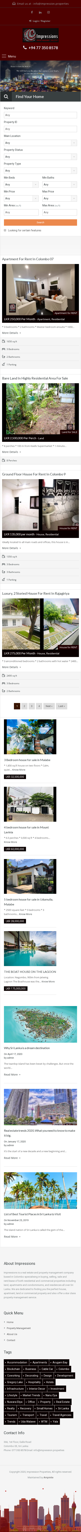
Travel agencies (61, 1415)
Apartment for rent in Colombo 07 (27, 259)
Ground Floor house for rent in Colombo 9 (34, 474)
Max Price (48, 191)
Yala (55, 1421)
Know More (18, 769)
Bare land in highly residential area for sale (35, 378)
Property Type (12, 163)
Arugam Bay (60, 1362)
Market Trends (31, 1395)
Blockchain (13, 1369)
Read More (11, 1074)
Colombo (64, 1369)
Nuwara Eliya (14, 1401)
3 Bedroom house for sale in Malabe (27, 760)
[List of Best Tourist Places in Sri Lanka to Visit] (40, 1190)
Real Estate (63, 1401)
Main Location (12, 135)
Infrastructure (15, 1388)
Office (31, 1401)
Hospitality (34, 1382)
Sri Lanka (63, 1408)
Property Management (19, 1328)
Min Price (9, 191)
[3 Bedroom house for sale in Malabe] (30, 736)
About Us (12, 1334)
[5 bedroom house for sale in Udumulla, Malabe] (30, 876)
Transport (28, 1415)
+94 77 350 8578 (43, 47)
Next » (49, 706)
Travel (43, 1415)
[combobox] (40, 143)
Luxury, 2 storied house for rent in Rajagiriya (35, 593)
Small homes (45, 1408)
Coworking (13, 1375)
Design (48, 1375)
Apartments (40, 1362)
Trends (11, 1421)
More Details (10, 333)
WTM (44, 1421)
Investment (57, 1388)
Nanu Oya (51, 1395)
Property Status (13, 149)
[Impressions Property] (40, 35)
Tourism (12, 1415)
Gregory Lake (15, 1382)
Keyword (9, 108)
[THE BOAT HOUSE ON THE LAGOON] (30, 948)
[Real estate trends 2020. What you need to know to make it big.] (40, 1107)
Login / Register (41, 21)
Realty (11, 1408)
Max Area (51, 205)
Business (30, 1369)
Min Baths (48, 177)
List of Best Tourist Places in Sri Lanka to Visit (32, 1214)
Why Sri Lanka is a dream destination (27, 1048)
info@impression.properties (51, 3)
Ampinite (48, 1477)
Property (45, 1401)
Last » (61, 706)
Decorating (31, 1375)
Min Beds (9, 177)
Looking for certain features (24, 230)
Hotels (50, 1382)
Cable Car (47, 1369)
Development (65, 1375)
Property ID (10, 122)
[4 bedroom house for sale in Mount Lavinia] (30, 804)
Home (10, 1322)
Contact (11, 1340)
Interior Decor (37, 1388)
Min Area (12, 205)
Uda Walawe (28, 1421)
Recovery (25, 1408)
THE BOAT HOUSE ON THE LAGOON (30, 971)
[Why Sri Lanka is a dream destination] (40, 1024)
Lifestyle (12, 1395)
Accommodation (17, 1362)
